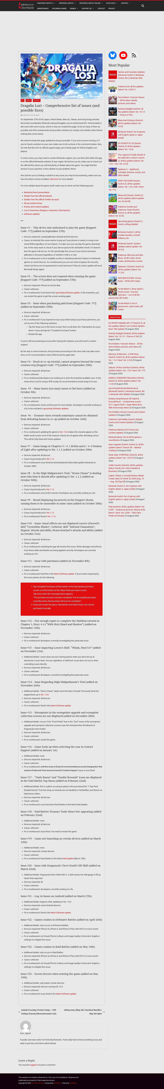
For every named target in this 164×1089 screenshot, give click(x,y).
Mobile (73, 8)
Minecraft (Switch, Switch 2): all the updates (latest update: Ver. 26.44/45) (131, 198)
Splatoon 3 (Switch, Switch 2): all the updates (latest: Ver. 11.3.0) (131, 269)
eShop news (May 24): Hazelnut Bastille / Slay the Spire (83, 1012)
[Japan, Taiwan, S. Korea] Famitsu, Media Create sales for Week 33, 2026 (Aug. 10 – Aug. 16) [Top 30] (126, 478)
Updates (124, 3)
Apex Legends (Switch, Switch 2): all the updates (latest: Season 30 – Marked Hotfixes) (126, 447)
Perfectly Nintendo (37, 1083)
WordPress (57, 1083)
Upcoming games (59, 8)
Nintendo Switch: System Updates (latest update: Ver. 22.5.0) (130, 246)
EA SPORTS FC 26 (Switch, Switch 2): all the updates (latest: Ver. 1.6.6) (129, 146)
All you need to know (33, 203)
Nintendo (37, 100)
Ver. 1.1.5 (51, 516)
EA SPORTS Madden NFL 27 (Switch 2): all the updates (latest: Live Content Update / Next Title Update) (127, 326)
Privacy (111, 8)
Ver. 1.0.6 (64, 432)
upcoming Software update (68, 292)
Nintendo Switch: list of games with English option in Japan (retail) (131, 135)
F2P (23, 100)
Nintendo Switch (66, 3)
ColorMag (73, 1083)
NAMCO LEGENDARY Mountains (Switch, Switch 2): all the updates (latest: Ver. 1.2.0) (126, 381)
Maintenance (43, 8)
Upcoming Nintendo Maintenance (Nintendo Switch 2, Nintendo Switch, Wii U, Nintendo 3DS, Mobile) (126, 391)
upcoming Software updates (56, 408)
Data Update (68, 858)
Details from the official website (38, 196)
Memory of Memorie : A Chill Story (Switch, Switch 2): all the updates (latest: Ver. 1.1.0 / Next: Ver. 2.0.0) (127, 357)
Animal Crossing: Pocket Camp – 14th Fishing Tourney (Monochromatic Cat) (38, 1012)
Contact (101, 8)
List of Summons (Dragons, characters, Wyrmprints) (47, 210)
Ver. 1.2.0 (44, 694)
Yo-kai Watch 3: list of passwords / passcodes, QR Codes (130, 306)
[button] (54, 3)
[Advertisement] (82, 28)
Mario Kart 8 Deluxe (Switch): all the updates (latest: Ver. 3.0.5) (130, 123)
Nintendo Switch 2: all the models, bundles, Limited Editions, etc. (129, 235)
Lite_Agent (36, 115)
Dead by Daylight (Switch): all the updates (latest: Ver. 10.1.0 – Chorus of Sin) (131, 112)
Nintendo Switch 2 (45, 3)
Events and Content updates (36, 207)
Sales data (110, 3)
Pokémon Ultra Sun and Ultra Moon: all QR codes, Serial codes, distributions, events (130, 258)
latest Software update (64, 574)
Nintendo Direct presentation (37, 192)
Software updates (32, 214)
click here (54, 179)
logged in (34, 1065)
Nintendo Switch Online (89, 3)
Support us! (87, 8)
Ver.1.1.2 (50, 459)
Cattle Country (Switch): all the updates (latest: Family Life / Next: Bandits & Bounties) (126, 468)
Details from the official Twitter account (41, 199)
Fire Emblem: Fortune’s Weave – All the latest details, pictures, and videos (131, 100)
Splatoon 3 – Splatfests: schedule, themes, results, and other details (131, 172)
